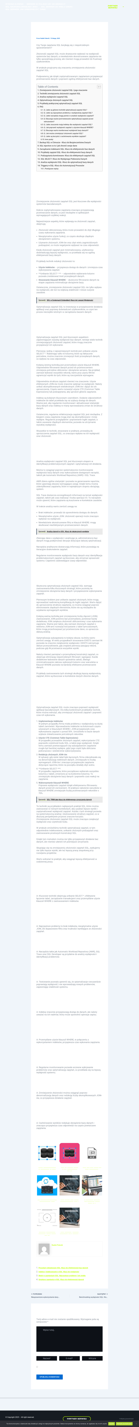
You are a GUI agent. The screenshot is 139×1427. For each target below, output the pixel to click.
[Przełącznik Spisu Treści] (97, 87)
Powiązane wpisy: (52, 169)
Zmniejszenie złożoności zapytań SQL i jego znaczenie (63, 90)
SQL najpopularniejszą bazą (21, 7)
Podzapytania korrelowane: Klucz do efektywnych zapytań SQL (68, 155)
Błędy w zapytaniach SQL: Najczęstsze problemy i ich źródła (62, 1276)
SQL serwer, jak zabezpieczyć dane (25, 9)
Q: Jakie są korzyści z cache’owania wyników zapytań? (65, 136)
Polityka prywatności (124, 1424)
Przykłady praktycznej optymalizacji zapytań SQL (61, 103)
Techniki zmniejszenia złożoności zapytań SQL (60, 93)
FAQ (41, 107)
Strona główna (14, 4)
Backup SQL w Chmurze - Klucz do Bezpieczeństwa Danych (65, 142)
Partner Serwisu (77, 1419)
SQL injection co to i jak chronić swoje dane (58, 146)
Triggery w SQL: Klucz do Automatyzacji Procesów (62, 165)
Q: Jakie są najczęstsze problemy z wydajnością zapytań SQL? (68, 113)
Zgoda (111, 1424)
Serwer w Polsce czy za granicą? (46, 4)
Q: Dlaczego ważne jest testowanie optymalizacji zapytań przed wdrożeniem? (68, 120)
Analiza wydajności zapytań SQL (54, 97)
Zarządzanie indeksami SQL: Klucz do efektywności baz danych (67, 149)
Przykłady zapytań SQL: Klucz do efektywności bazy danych (66, 152)
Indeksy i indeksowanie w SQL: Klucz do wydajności (59, 1272)
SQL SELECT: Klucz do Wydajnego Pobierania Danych (64, 159)
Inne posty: (49, 139)
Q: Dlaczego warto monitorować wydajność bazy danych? (66, 130)
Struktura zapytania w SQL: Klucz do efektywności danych (61, 1280)
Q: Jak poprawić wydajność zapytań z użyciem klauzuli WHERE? (68, 127)
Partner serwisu (113, 7)
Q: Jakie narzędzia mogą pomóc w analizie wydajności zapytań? (69, 116)
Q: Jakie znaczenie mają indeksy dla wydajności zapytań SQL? (68, 125)
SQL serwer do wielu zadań (57, 7)
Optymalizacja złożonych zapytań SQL (56, 100)
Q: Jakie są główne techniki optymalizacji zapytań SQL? (65, 110)
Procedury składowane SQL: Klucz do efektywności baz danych (63, 1268)
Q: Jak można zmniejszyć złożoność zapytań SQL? (63, 133)
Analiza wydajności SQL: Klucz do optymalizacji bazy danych (67, 162)
